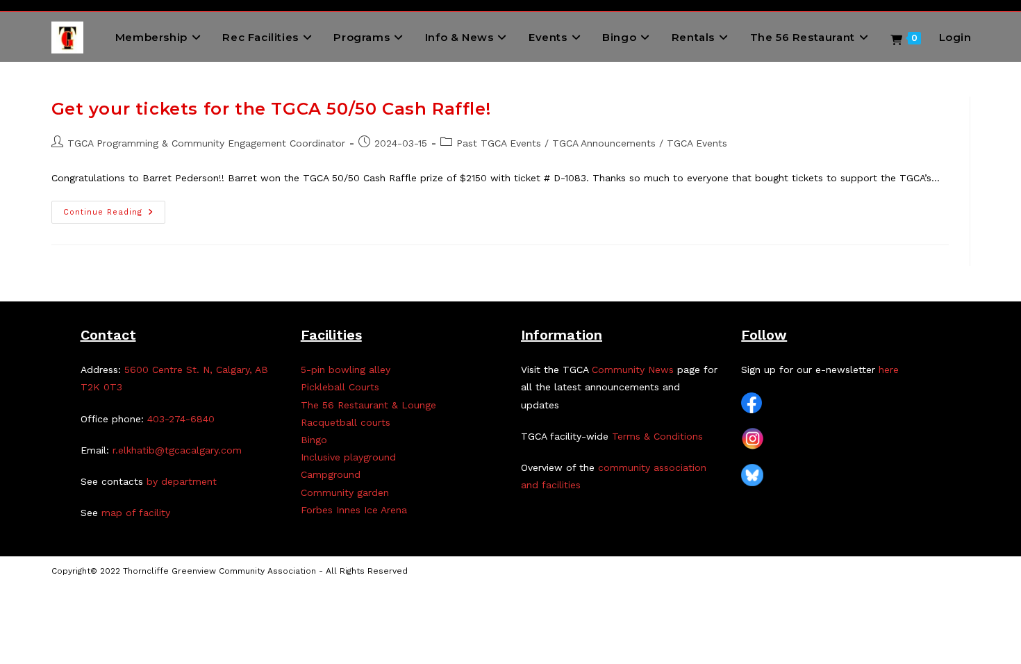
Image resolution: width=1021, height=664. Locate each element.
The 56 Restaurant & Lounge (368, 404)
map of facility (135, 512)
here (889, 369)
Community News (633, 369)
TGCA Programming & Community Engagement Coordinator (206, 143)
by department (182, 481)
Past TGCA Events (498, 143)
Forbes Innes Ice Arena (354, 509)
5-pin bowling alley (345, 369)
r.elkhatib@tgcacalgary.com (177, 450)
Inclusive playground (348, 457)
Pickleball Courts (340, 386)
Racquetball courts (345, 422)
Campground (330, 474)
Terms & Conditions (657, 436)
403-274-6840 (181, 418)
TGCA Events (697, 143)
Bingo (314, 439)
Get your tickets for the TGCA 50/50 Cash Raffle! (271, 109)
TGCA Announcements (604, 143)
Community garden (345, 492)
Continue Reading (114, 215)
